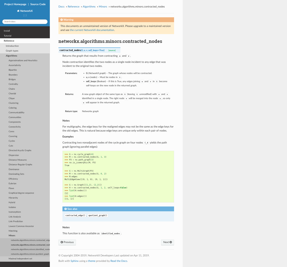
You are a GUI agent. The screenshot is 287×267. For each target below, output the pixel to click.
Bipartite (13, 70)
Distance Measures (18, 160)
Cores (11, 132)
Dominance (14, 169)
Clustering (13, 103)
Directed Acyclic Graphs (20, 150)
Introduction (12, 46)
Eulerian (12, 184)
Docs (61, 6)
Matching (13, 231)
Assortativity (15, 65)
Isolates (12, 207)
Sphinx (75, 261)
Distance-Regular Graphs (20, 165)
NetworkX (26, 11)
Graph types (12, 51)
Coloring (13, 108)
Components (15, 122)
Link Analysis (15, 217)
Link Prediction (16, 221)
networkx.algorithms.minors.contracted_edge (30, 240)
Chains (12, 89)
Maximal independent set (20, 259)
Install (7, 31)
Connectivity (15, 127)
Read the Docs (118, 261)
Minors (12, 236)
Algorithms (11, 56)
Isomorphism (15, 212)
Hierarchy (13, 198)
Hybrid (12, 202)
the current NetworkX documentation (92, 30)
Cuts (11, 146)
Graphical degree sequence (21, 193)
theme (91, 261)
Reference (9, 41)
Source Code (38, 4)
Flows (11, 188)
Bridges (12, 79)
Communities (15, 117)
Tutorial (7, 36)
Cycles (12, 141)
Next (166, 242)
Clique (12, 98)
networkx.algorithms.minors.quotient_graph (30, 254)
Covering (13, 136)
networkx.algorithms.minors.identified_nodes (30, 249)
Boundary (13, 75)
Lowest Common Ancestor (21, 226)
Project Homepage (15, 4)
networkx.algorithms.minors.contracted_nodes (30, 245)
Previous (68, 242)
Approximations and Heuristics (23, 61)
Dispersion (14, 155)
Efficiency (13, 179)
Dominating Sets (16, 174)
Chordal (12, 94)
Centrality (13, 84)
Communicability (16, 113)
